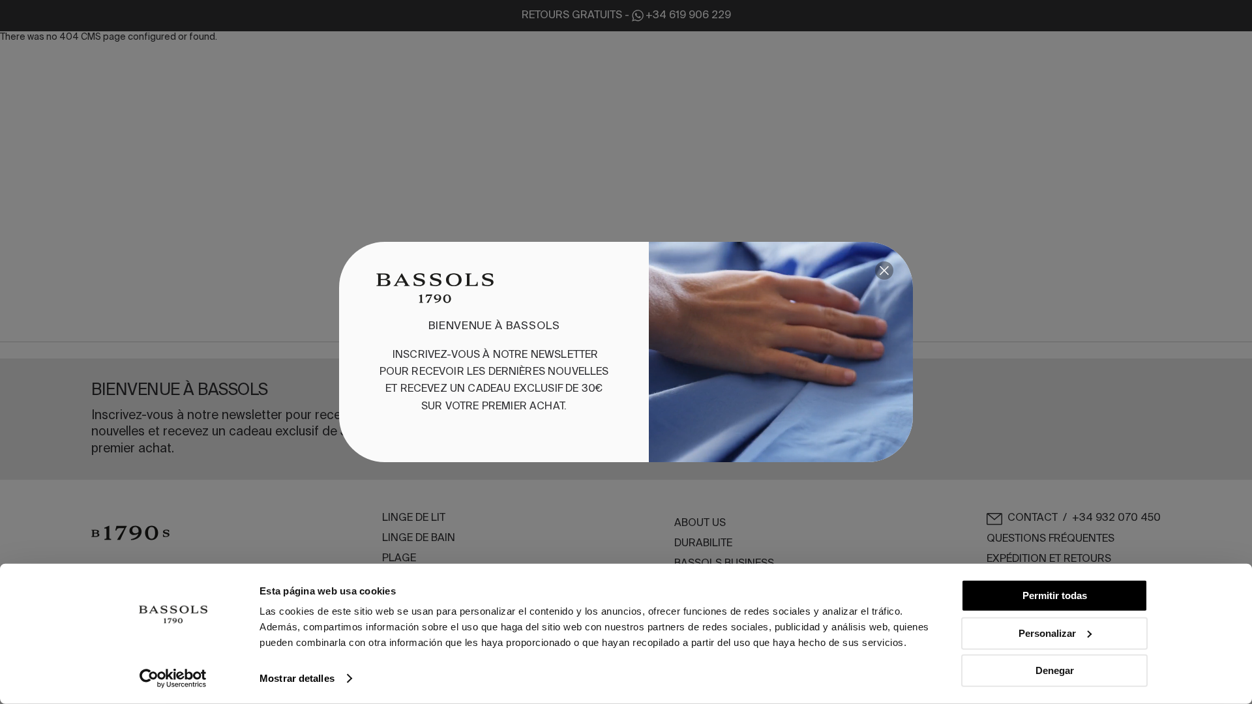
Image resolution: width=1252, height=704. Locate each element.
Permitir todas (1054, 595)
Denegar (1055, 670)
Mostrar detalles (297, 678)
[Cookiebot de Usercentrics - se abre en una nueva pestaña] (173, 678)
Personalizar (1047, 632)
